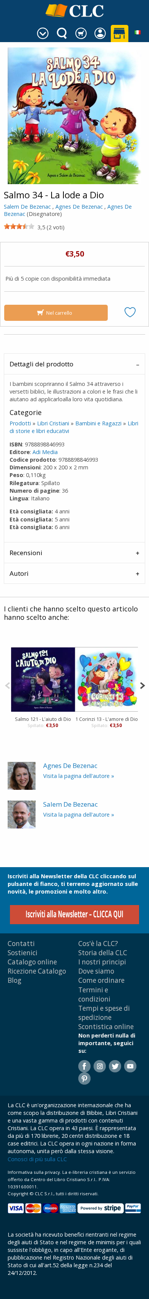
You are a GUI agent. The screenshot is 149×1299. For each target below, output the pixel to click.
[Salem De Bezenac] (22, 813)
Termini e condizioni (94, 994)
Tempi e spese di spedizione (104, 1013)
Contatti (21, 943)
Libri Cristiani (53, 423)
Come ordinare (101, 980)
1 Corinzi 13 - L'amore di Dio (106, 719)
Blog (14, 980)
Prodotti (20, 423)
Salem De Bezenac (27, 206)
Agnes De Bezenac (79, 206)
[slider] (19, 226)
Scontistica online (106, 1026)
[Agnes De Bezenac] (22, 775)
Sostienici (22, 952)
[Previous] (7, 685)
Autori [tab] (19, 573)
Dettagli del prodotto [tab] (41, 363)
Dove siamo (96, 971)
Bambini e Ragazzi (98, 423)
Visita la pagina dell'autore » (78, 775)
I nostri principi (102, 962)
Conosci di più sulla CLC (37, 1159)
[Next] (142, 685)
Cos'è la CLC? (98, 943)
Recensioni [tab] (26, 552)
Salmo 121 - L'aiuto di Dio (43, 719)
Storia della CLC (102, 952)
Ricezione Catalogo (37, 971)
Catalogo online (32, 962)
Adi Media (45, 452)
